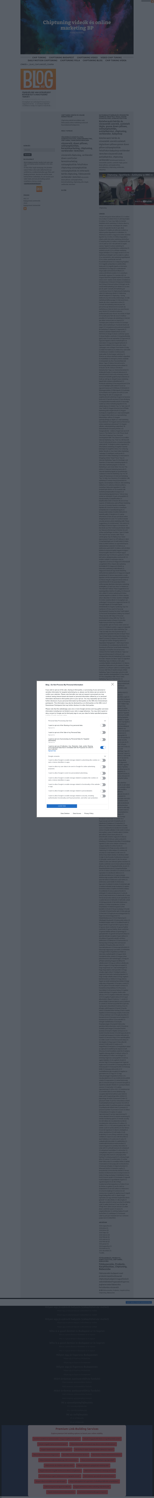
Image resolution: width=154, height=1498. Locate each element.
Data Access (77, 813)
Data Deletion (65, 813)
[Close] (113, 685)
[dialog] (77, 749)
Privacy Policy (88, 813)
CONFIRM (62, 806)
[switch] (103, 725)
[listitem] (77, 721)
